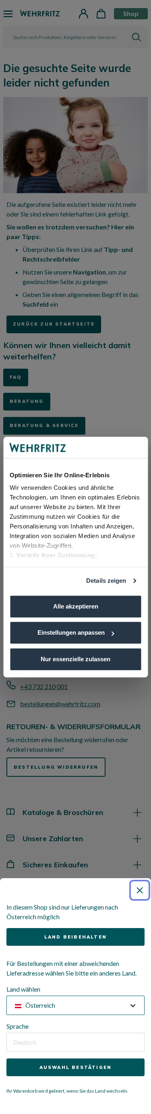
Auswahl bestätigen (75, 1067)
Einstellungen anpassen (71, 632)
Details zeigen (106, 580)
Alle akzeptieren (75, 606)
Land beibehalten (75, 937)
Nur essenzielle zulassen (75, 659)
